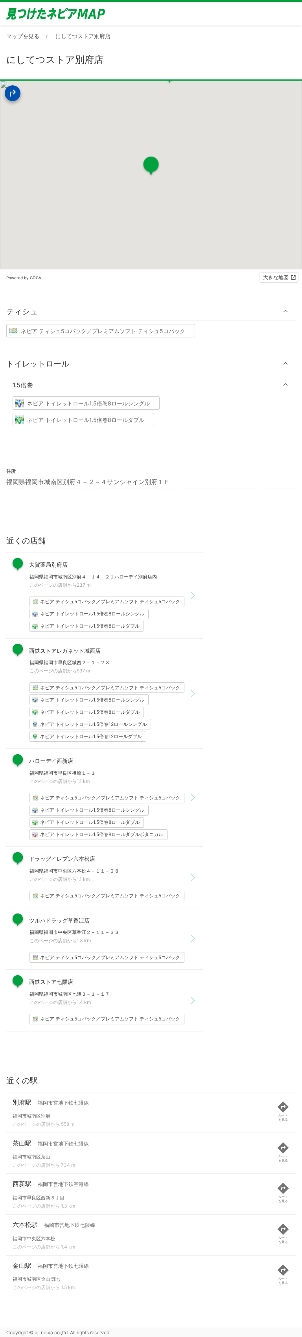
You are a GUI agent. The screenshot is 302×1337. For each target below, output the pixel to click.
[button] (151, 311)
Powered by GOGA (23, 277)
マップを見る (22, 36)
